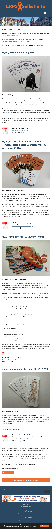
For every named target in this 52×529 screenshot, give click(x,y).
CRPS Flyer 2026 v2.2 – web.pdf (20, 130)
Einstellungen (8, 526)
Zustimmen (44, 526)
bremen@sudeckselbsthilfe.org (11, 41)
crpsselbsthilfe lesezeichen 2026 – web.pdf (23, 438)
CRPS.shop (9, 112)
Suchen (3, 489)
